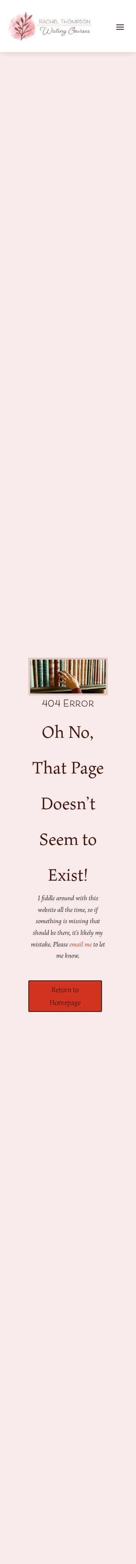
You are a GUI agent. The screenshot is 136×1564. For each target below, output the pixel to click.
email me (81, 944)
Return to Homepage (65, 996)
